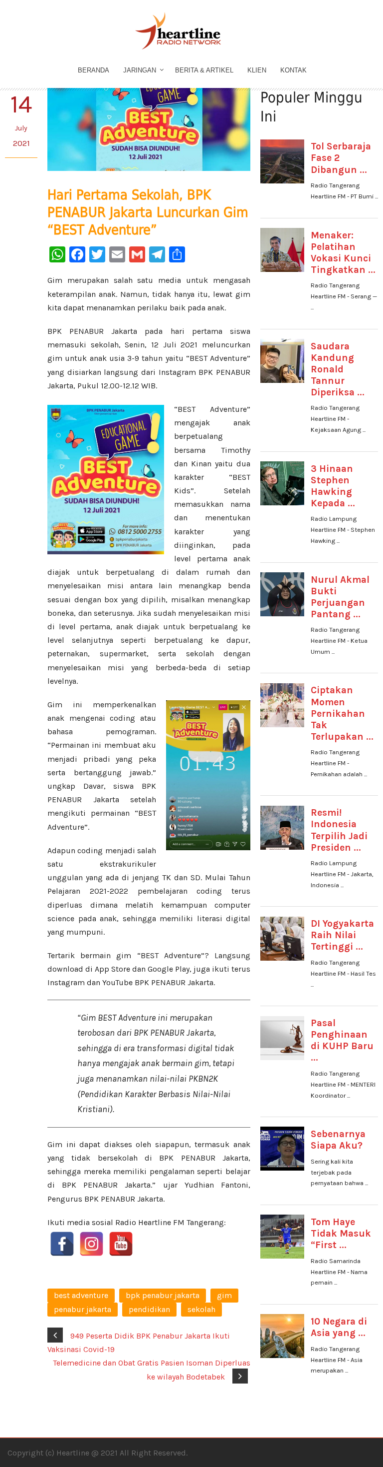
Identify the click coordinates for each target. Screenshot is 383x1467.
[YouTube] (121, 1244)
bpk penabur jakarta (162, 1295)
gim (224, 1295)
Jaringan (139, 70)
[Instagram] (91, 1244)
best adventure (81, 1295)
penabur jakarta (82, 1309)
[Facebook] (62, 1244)
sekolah (201, 1309)
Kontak (293, 70)
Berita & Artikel (204, 70)
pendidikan (149, 1309)
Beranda (93, 70)
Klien (256, 70)
